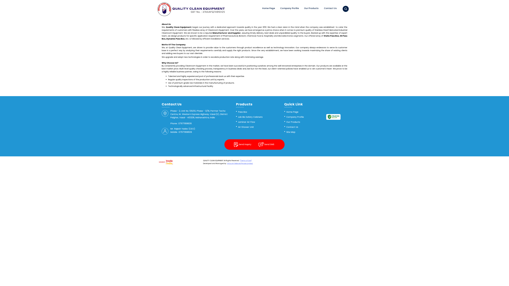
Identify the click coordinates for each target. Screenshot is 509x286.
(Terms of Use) (246, 160)
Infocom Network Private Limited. (240, 163)
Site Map (290, 132)
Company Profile (289, 8)
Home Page (268, 8)
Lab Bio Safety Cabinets (250, 117)
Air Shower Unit (246, 127)
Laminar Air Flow (246, 122)
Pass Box (242, 111)
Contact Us (330, 8)
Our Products (311, 8)
